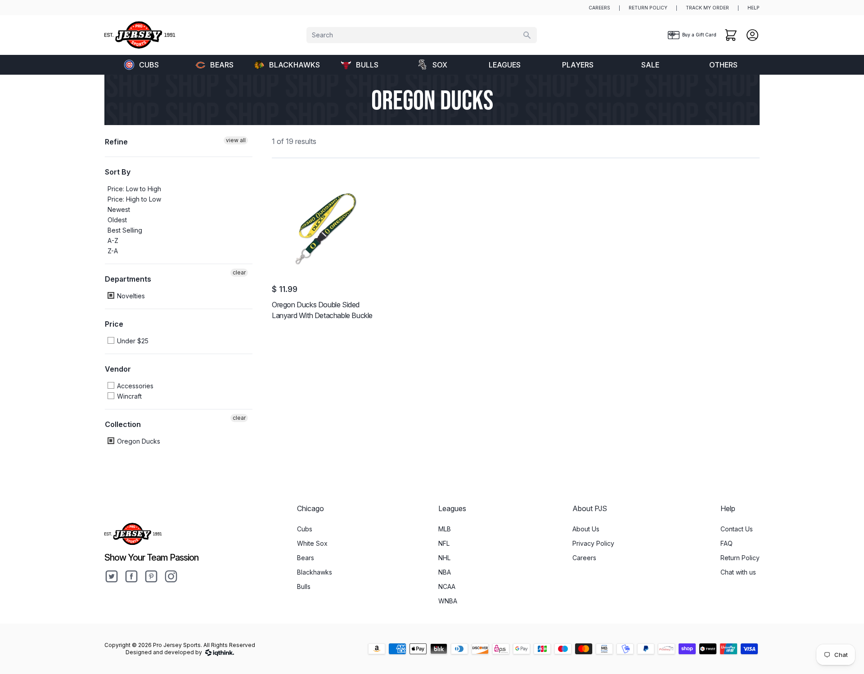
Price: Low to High (134, 189)
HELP (753, 8)
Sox (439, 64)
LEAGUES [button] (505, 64)
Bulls (367, 64)
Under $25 (131, 341)
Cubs (149, 64)
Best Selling (125, 230)
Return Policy (740, 558)
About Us (585, 529)
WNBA (447, 601)
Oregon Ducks (137, 441)
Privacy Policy (593, 543)
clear (239, 272)
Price (114, 323)
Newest (119, 209)
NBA (444, 572)
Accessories (134, 386)
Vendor (118, 368)
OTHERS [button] (723, 64)
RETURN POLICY (648, 8)
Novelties (130, 296)
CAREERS (599, 8)
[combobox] (421, 35)
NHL (444, 558)
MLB (444, 529)
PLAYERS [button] (578, 64)
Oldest (117, 220)
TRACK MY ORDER (707, 8)
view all (236, 140)
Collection (123, 424)
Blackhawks (294, 64)
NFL (444, 543)
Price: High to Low (134, 199)
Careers (584, 558)
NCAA (446, 586)
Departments (128, 278)
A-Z (113, 240)
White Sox (312, 543)
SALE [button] (650, 64)
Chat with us (738, 572)
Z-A (113, 251)
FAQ (726, 543)
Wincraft (128, 396)
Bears (222, 64)
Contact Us (736, 529)
